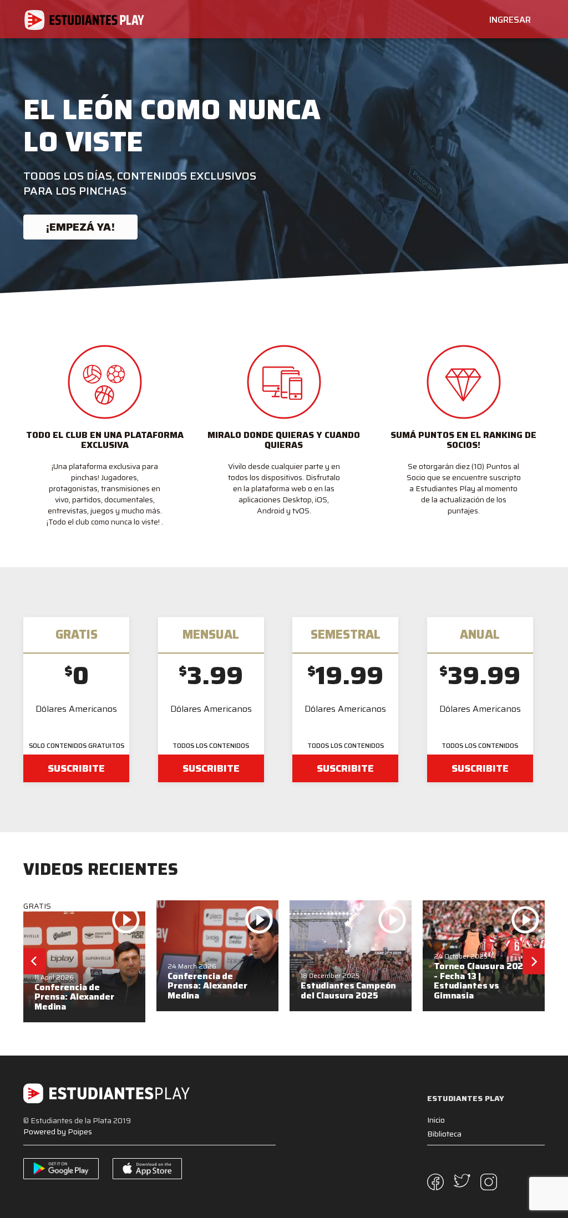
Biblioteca (444, 1134)
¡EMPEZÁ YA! (80, 227)
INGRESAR (510, 20)
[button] (34, 961)
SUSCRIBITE (76, 768)
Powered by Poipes (57, 1131)
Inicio (436, 1120)
